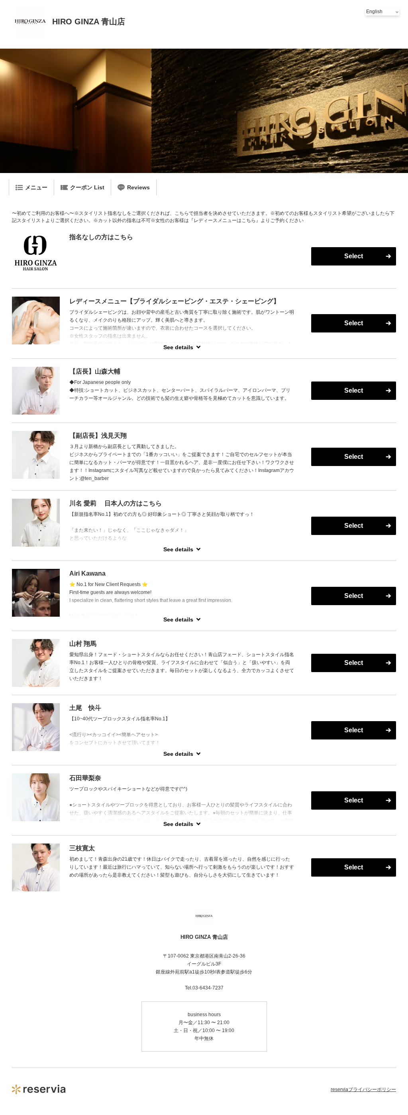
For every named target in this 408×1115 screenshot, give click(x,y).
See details (178, 347)
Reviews (138, 187)
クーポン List (87, 187)
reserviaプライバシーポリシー (363, 1089)
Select (353, 256)
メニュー (36, 187)
